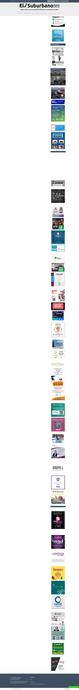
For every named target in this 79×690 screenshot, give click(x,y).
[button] (58, 78)
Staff (31, 679)
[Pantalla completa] (64, 84)
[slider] (57, 84)
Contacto (31, 681)
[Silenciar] (62, 84)
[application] (58, 77)
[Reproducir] (51, 84)
